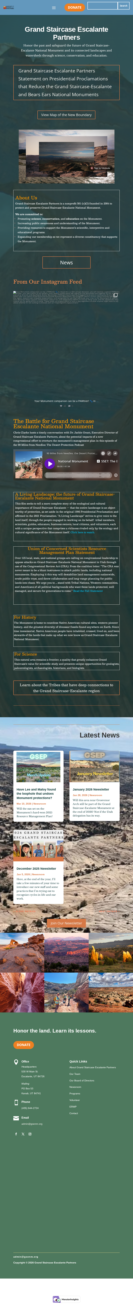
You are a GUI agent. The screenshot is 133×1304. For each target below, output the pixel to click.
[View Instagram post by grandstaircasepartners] (116, 393)
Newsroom (39, 803)
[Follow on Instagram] (30, 1134)
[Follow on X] (23, 1134)
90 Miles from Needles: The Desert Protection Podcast (51, 445)
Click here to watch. (82, 532)
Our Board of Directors (81, 1080)
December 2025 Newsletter (36, 868)
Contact (73, 1113)
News (66, 262)
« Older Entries (24, 911)
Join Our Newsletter (66, 923)
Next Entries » (109, 911)
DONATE (75, 7)
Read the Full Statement (88, 591)
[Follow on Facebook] (16, 1134)
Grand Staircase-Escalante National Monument (66, 562)
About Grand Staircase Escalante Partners (92, 1067)
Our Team (74, 1074)
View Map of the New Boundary (66, 114)
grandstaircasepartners (65, 294)
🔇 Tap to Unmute (100, 168)
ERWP (73, 1106)
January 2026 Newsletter (91, 789)
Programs (74, 1093)
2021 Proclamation (45, 516)
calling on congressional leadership (93, 558)
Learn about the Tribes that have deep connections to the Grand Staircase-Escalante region (66, 688)
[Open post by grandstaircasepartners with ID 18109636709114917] (66, 344)
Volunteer (74, 1100)
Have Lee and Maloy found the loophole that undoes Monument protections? (36, 794)
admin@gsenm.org (31, 1123)
